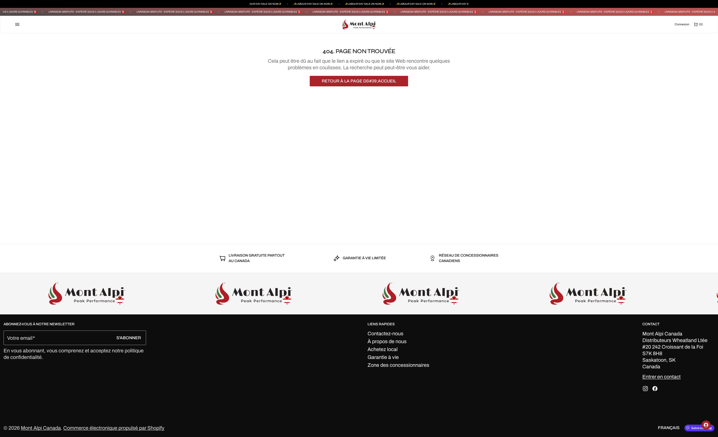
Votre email (19, 338)
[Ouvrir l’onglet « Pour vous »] (705, 424)
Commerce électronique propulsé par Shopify (113, 428)
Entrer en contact (661, 377)
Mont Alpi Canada (41, 428)
